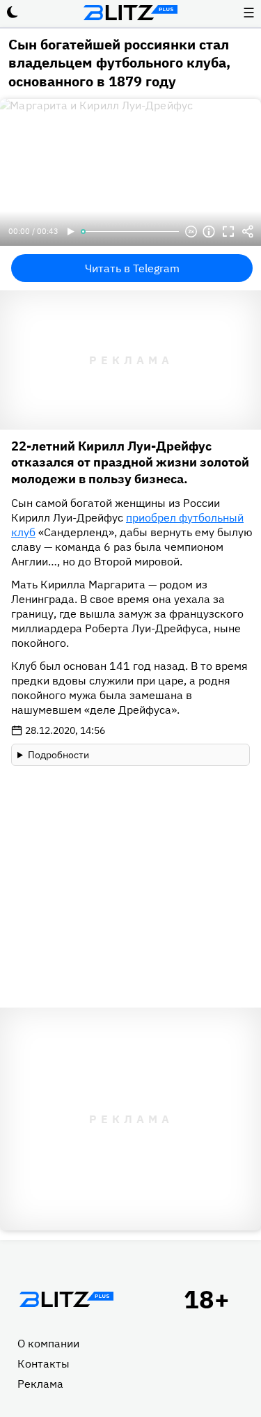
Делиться (248, 232)
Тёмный (12, 12)
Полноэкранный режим (228, 232)
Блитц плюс (131, 12)
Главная (66, 1299)
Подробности (58, 755)
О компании (48, 1343)
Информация (209, 232)
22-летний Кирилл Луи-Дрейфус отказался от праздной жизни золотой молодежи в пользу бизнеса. (130, 462)
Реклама (40, 1384)
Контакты (43, 1363)
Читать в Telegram (132, 268)
